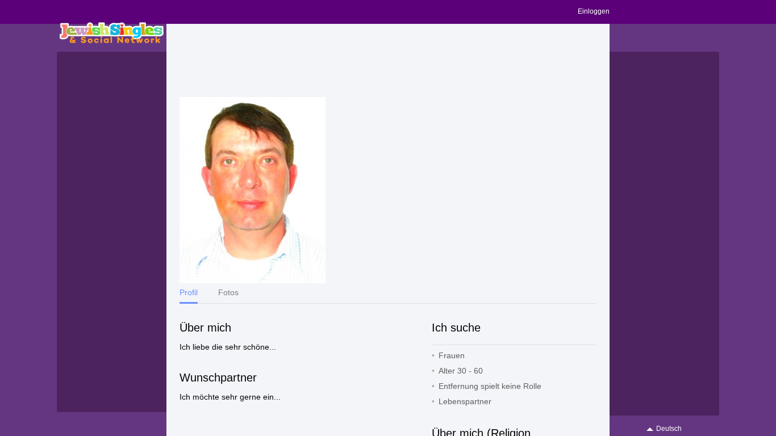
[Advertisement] (388, 60)
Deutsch (669, 429)
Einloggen (594, 11)
